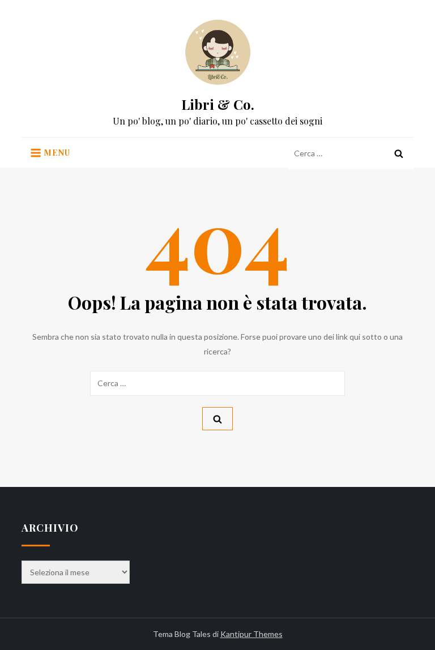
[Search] (398, 153)
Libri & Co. (217, 104)
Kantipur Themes (251, 634)
